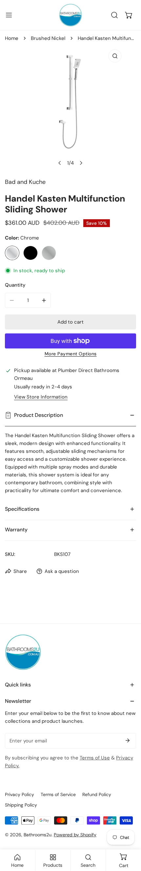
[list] (70, 107)
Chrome (12, 253)
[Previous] (60, 162)
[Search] (114, 15)
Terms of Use (95, 758)
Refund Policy (96, 794)
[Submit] (127, 740)
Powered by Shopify (75, 835)
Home (11, 38)
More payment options (71, 354)
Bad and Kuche (25, 182)
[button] (129, 15)
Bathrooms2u (37, 835)
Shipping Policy (21, 805)
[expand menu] (9, 15)
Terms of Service (58, 794)
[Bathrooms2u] (70, 15)
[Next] (81, 162)
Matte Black (30, 253)
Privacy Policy (19, 794)
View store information (41, 397)
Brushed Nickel (48, 38)
